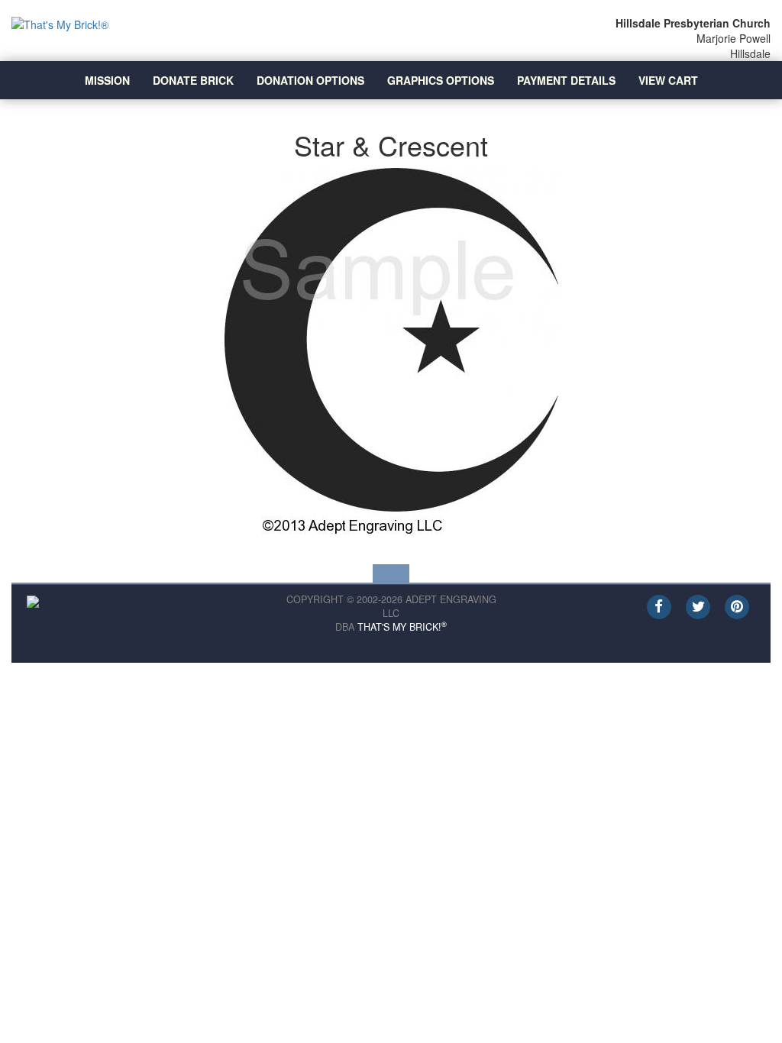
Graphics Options (440, 80)
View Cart (668, 80)
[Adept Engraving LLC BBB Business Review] (33, 600)
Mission (107, 80)
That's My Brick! (402, 627)
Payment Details (566, 80)
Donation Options (310, 80)
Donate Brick (193, 80)
